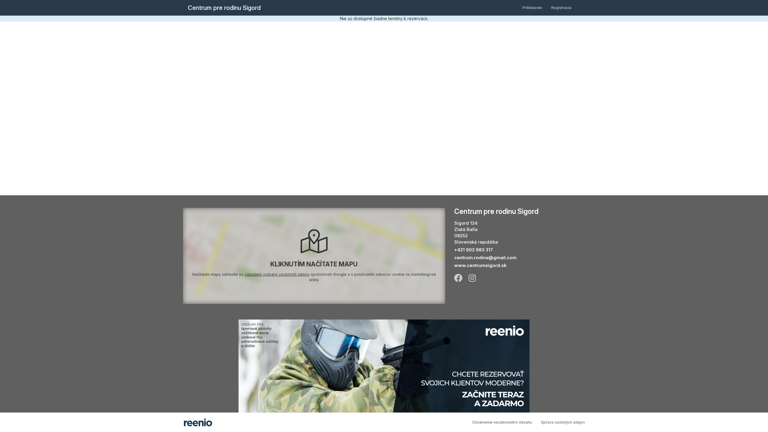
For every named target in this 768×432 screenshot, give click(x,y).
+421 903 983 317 (473, 250)
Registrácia (561, 7)
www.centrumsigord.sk (480, 265)
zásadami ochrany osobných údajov (277, 274)
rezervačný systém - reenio (198, 422)
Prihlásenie (532, 7)
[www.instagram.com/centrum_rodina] (472, 277)
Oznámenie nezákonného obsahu (502, 422)
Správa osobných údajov (563, 422)
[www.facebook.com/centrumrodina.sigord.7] (458, 277)
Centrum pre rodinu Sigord (224, 7)
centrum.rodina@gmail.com (485, 257)
